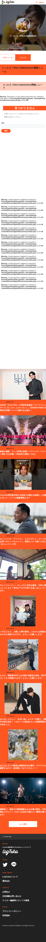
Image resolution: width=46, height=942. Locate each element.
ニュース (23, 57)
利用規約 (6, 915)
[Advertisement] (23, 173)
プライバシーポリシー (11, 911)
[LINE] (13, 865)
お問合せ (6, 892)
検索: (3, 123)
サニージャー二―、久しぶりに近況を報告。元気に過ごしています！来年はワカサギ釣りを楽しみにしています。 (23, 588)
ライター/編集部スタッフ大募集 (15, 900)
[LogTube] (8, 2)
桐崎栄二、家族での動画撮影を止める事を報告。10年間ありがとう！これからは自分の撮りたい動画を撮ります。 (23, 812)
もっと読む (23, 824)
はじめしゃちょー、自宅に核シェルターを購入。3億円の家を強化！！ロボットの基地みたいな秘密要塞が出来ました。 (23, 721)
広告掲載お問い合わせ (11, 896)
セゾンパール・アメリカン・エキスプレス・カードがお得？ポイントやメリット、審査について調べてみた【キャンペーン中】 (23, 541)
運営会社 (6, 881)
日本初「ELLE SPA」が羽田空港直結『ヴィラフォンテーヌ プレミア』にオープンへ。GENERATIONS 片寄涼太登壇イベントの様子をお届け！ (23, 407)
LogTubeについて (10, 877)
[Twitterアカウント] (5, 864)
